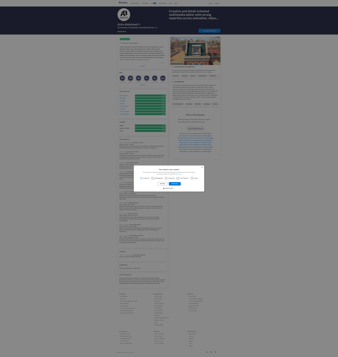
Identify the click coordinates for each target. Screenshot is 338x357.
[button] (169, 188)
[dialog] (169, 178)
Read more (178, 174)
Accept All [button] (174, 184)
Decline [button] (162, 184)
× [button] (202, 167)
